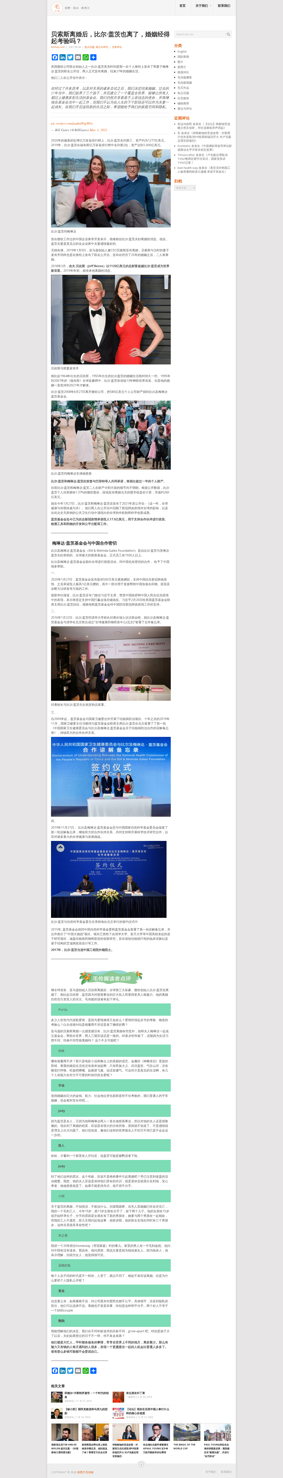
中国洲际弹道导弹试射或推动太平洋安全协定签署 (205, 148)
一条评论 (130, 1397)
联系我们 (224, 5)
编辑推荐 (183, 103)
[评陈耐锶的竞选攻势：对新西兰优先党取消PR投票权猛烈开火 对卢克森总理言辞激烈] (125, 1432)
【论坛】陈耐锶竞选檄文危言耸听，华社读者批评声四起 (204, 126)
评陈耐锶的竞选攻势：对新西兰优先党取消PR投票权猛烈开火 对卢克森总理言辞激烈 (204, 136)
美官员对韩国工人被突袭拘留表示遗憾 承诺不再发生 (204, 169)
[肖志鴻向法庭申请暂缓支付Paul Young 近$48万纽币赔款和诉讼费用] (156, 1432)
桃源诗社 (183, 72)
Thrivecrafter (186, 155)
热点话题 (90, 47)
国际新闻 (183, 56)
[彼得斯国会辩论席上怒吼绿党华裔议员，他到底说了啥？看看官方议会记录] (95, 1432)
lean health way (188, 168)
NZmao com (58, 47)
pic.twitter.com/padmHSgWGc (72, 123)
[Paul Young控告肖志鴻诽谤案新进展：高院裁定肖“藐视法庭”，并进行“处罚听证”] (217, 1432)
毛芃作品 (183, 88)
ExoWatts (184, 146)
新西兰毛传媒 (85, 1472)
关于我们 (202, 5)
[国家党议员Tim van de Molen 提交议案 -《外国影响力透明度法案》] (64, 1432)
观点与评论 (102, 47)
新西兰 (182, 67)
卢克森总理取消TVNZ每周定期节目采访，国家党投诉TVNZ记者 (203, 158)
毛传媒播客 (185, 77)
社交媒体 (183, 98)
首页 (182, 5)
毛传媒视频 (185, 82)
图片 (180, 62)
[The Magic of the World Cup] (186, 1432)
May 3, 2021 (98, 129)
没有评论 (117, 47)
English (182, 51)
